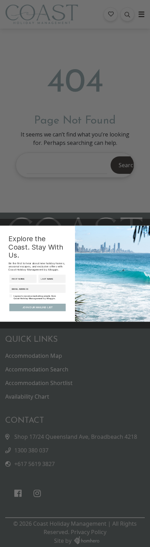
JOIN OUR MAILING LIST (37, 307)
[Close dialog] (145, 230)
